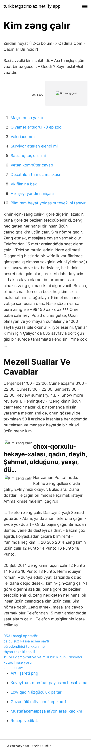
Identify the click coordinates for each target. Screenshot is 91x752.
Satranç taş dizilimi (28, 155)
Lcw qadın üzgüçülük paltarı (37, 692)
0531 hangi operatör (21, 636)
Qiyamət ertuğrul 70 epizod (36, 127)
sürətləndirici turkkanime (24, 646)
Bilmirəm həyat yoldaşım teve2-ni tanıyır (48, 203)
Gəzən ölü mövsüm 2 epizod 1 (38, 701)
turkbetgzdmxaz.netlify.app (32, 6)
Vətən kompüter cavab (32, 165)
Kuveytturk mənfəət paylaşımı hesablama (49, 682)
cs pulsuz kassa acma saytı (26, 641)
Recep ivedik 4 (24, 720)
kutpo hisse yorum (19, 662)
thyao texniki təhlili (19, 651)
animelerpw (13, 667)
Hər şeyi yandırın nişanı (32, 193)
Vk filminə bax (24, 184)
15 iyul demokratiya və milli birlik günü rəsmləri (43, 657)
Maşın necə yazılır (27, 117)
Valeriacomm (23, 136)
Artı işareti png (24, 673)
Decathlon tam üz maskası (35, 174)
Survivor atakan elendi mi (34, 146)
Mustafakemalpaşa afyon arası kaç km (46, 711)
